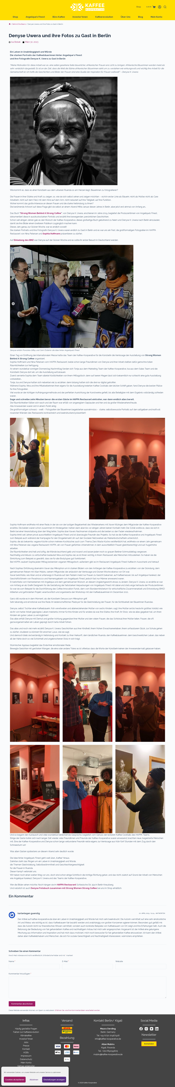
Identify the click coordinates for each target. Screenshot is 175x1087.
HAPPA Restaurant (66, 884)
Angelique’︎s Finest (35, 17)
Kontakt (26, 1049)
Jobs (26, 1042)
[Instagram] (146, 1028)
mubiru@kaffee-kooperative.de (108, 1054)
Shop (138, 7)
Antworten (160, 913)
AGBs (26, 1052)
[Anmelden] (159, 6)
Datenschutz (26, 1059)
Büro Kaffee (59, 17)
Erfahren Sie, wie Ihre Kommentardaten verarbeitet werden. (77, 1010)
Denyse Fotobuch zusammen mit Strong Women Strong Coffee (64, 888)
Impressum (26, 1056)
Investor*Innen (80, 17)
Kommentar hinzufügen (20, 974)
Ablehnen (34, 1080)
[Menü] (10, 7)
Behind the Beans (19, 24)
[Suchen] (165, 7)
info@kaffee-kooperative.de (108, 1039)
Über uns (125, 17)
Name (12, 961)
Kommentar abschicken (22, 1004)
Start (10, 24)
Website (119, 961)
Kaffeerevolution (104, 17)
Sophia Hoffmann (51, 233)
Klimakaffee (26, 1035)
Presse (26, 1045)
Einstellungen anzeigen (54, 1080)
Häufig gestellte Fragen (26, 1028)
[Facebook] (141, 1028)
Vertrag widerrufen (26, 1066)
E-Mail (65, 961)
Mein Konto (156, 17)
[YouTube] (151, 1028)
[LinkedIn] (156, 1028)
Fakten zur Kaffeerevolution (26, 1032)
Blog (140, 17)
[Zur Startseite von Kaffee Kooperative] (87, 7)
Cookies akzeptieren (14, 1080)
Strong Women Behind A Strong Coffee (40, 213)
